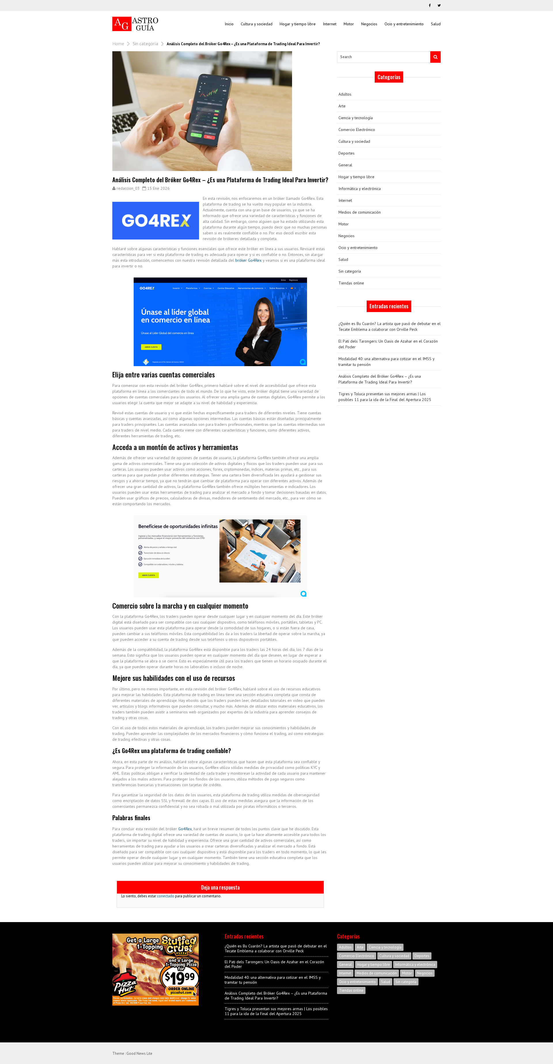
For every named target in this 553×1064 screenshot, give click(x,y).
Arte (342, 106)
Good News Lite (139, 1053)
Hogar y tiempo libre (298, 23)
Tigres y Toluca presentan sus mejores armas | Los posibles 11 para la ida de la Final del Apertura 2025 (384, 396)
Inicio (229, 23)
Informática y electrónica (359, 188)
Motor (349, 23)
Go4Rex (185, 828)
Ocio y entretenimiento (404, 23)
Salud (436, 23)
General (345, 165)
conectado (165, 896)
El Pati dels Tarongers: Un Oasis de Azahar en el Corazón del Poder (388, 344)
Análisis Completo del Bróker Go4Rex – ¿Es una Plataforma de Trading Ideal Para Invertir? (379, 379)
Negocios (369, 23)
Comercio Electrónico (356, 129)
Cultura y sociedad (256, 23)
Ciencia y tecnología (355, 117)
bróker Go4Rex (248, 260)
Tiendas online (351, 283)
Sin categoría (145, 43)
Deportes (346, 153)
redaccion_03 (128, 188)
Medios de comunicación (359, 212)
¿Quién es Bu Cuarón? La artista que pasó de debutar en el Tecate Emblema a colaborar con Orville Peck (389, 326)
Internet (329, 23)
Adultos (344, 94)
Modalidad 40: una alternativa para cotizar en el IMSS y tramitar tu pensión (386, 361)
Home (118, 43)
